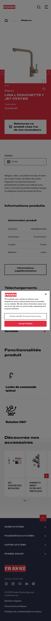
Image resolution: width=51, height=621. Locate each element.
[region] (25, 310)
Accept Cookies (25, 323)
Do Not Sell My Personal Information (25, 316)
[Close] (46, 294)
